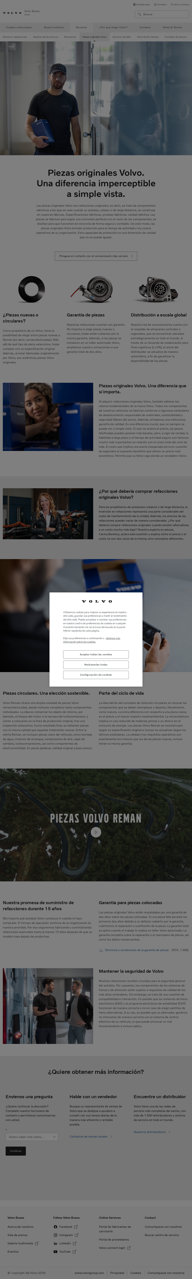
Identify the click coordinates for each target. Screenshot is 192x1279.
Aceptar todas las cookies (96, 654)
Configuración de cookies (96, 674)
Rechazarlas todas (95, 664)
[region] (96, 639)
